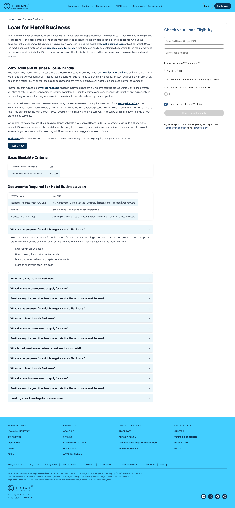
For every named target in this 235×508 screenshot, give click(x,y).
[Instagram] (224, 496)
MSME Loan (121, 6)
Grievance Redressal (130, 464)
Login (207, 6)
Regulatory (181, 442)
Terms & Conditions (185, 437)
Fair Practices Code (74, 442)
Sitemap (68, 437)
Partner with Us (155, 6)
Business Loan (103, 6)
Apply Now (222, 6)
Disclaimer (14, 442)
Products (86, 6)
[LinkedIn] (203, 496)
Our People (69, 448)
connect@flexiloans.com (18, 494)
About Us (68, 431)
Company (72, 6)
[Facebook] (217, 496)
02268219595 (13, 497)
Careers (179, 431)
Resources (138, 6)
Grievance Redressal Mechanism (138, 442)
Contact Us (14, 437)
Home (11, 19)
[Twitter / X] (210, 496)
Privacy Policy (127, 437)
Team (11, 448)
